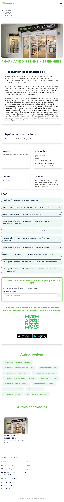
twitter (25, 473)
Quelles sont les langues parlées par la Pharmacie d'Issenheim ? (27, 255)
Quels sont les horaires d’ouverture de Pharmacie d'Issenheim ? (27, 207)
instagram (27, 469)
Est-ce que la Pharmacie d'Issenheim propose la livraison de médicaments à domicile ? (25, 223)
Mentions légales (8, 469)
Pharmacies (7, 10)
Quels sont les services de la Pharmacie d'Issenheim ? (23, 214)
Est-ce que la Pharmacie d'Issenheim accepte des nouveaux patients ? (30, 262)
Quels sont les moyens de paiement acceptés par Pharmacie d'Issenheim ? (26, 239)
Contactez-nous (7, 465)
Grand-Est (8, 12)
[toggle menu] (61, 3)
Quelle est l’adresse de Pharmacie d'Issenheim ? (21, 200)
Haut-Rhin (8, 13)
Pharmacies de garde (9, 482)
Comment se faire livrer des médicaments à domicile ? (23, 231)
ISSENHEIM (8, 15)
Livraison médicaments (10, 478)
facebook (26, 465)
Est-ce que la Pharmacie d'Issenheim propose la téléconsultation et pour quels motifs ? (29, 270)
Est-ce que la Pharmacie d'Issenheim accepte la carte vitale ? (26, 247)
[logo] (8, 3)
